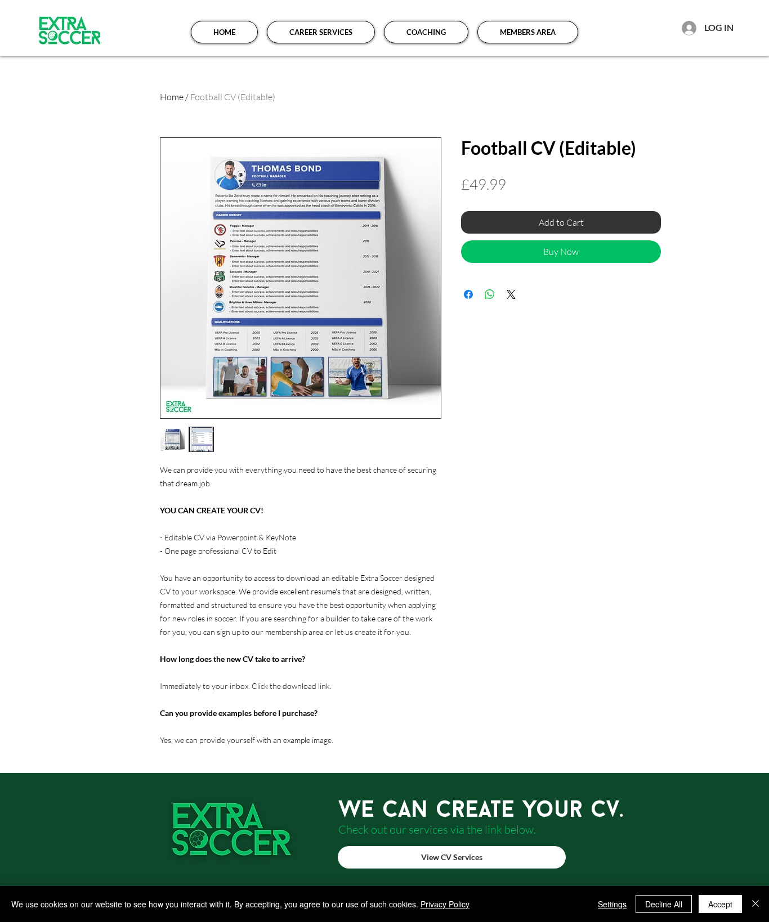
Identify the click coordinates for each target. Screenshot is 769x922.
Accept (720, 904)
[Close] (755, 904)
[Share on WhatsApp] (490, 294)
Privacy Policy (445, 904)
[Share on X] (511, 294)
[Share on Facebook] (468, 294)
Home (172, 96)
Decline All (663, 904)
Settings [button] (612, 904)
